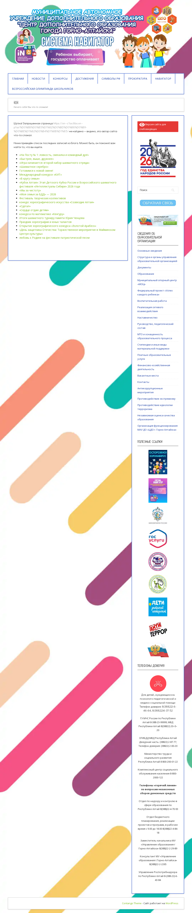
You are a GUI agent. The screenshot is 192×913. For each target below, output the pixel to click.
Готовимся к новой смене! (36, 170)
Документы (144, 267)
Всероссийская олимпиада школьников (42, 89)
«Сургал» (25, 206)
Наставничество (147, 317)
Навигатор (163, 78)
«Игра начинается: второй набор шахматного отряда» (54, 162)
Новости (38, 78)
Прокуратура (137, 78)
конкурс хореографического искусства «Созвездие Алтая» (56, 202)
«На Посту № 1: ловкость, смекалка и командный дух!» (54, 155)
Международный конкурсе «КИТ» (40, 174)
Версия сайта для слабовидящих (152, 127)
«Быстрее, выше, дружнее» (36, 159)
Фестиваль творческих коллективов (42, 198)
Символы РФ (111, 78)
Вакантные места (148, 375)
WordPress (172, 903)
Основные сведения (149, 250)
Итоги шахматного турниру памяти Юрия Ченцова (51, 218)
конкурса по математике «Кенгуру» (41, 214)
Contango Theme (132, 903)
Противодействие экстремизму (156, 398)
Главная (18, 78)
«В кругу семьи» (29, 178)
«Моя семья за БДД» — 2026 (37, 194)
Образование (145, 273)
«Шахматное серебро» (33, 166)
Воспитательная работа (152, 301)
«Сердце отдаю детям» (34, 210)
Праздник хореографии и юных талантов (45, 222)
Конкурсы (60, 78)
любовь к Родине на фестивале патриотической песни (54, 237)
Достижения (84, 78)
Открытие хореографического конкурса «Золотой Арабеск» (57, 226)
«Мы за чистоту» (30, 190)
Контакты (143, 382)
